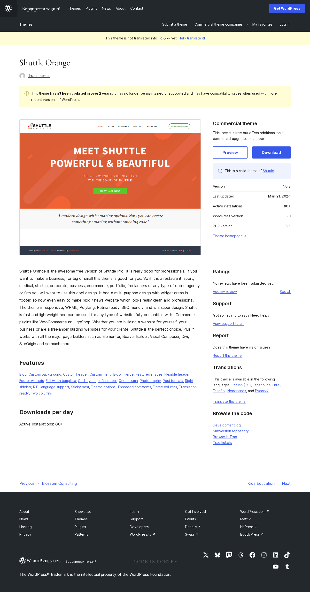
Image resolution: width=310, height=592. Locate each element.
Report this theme (227, 355)
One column (128, 381)
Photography (150, 381)
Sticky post (80, 387)
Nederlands (236, 391)
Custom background (45, 374)
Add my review (225, 291)
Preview (230, 152)
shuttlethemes (39, 76)
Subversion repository (231, 431)
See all (285, 291)
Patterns (81, 534)
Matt (246, 519)
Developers (139, 527)
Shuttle (268, 171)
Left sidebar (107, 381)
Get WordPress (287, 8)
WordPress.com (255, 511)
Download (271, 152)
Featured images (149, 374)
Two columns (41, 393)
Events (190, 519)
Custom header (75, 374)
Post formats (173, 381)
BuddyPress (252, 534)
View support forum (228, 323)
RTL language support (51, 387)
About (24, 511)
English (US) (241, 385)
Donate (193, 527)
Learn (134, 511)
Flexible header (176, 374)
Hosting (25, 527)
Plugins (80, 527)
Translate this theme (229, 401)
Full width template (61, 381)
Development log (227, 425)
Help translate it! (191, 38)
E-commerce (123, 374)
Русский (262, 391)
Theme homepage (228, 236)
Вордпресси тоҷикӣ (81, 561)
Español (219, 391)
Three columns (165, 387)
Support (136, 519)
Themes (25, 24)
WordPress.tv (142, 534)
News (23, 519)
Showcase (83, 511)
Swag (191, 534)
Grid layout (87, 381)
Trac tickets (222, 442)
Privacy (25, 534)
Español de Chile (266, 385)
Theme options (103, 387)
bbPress (249, 527)
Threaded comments (134, 387)
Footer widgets (31, 381)
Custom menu (100, 374)
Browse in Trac (225, 437)
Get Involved (195, 511)
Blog (23, 374)
